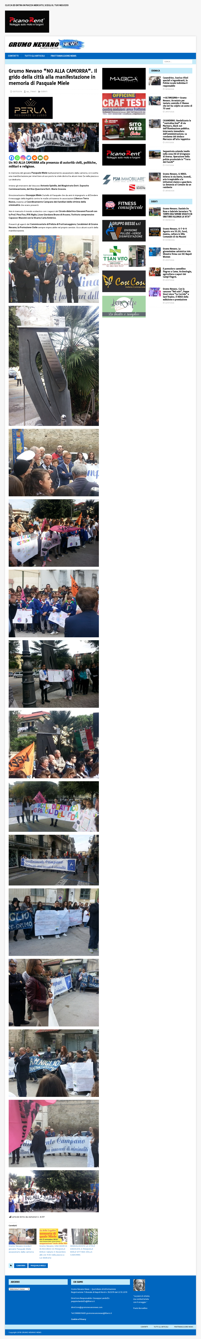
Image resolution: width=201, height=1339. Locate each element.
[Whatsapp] (17, 157)
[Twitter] (28, 157)
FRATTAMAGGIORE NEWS (63, 55)
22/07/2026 (169, 303)
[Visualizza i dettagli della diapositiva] (27, 22)
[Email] (40, 157)
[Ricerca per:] (177, 61)
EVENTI (44, 91)
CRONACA (155, 70)
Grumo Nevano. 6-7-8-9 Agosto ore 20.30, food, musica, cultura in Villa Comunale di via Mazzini (175, 232)
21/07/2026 (169, 142)
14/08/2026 (169, 89)
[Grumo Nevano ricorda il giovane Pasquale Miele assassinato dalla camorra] (22, 1236)
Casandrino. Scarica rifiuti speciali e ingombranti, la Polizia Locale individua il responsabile (175, 81)
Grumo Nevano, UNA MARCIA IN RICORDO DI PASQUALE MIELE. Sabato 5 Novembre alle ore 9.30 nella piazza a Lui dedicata (53, 1251)
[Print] (34, 157)
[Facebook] (11, 157)
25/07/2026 (169, 260)
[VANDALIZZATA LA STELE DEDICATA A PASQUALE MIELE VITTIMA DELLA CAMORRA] (84, 1236)
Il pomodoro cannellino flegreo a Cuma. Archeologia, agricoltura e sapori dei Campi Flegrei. (177, 272)
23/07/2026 (169, 280)
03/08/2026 (170, 240)
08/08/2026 (170, 220)
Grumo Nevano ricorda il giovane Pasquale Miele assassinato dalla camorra (21, 1248)
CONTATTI (13, 55)
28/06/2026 (169, 190)
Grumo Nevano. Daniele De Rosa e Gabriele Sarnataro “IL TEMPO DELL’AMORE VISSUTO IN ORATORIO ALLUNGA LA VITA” (177, 212)
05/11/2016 (17, 91)
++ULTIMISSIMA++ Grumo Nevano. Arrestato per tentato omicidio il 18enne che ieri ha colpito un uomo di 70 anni (177, 103)
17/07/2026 (169, 165)
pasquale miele (38, 1265)
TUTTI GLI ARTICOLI (35, 55)
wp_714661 (31, 91)
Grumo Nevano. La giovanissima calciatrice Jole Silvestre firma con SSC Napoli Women (177, 252)
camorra (20, 1265)
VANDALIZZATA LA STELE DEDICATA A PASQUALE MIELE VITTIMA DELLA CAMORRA (82, 1250)
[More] (46, 157)
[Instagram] (23, 157)
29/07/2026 (169, 111)
